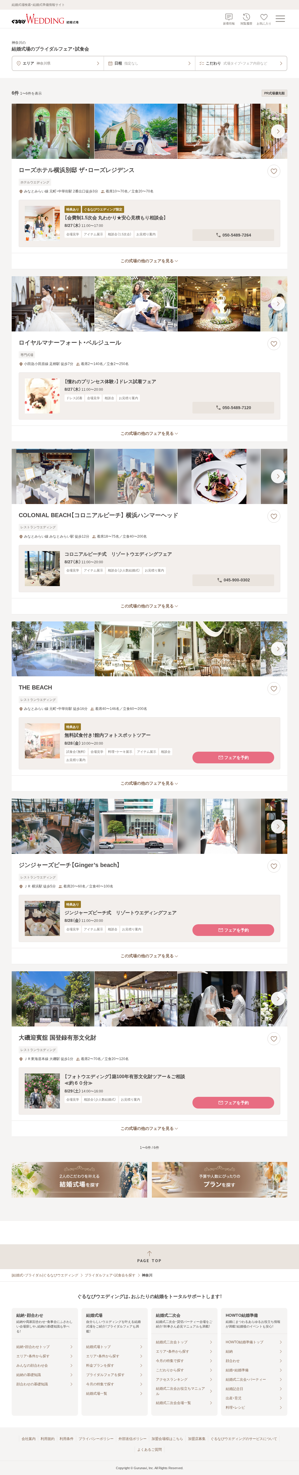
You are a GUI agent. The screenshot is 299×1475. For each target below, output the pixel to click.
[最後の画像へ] (278, 131)
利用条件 (67, 1439)
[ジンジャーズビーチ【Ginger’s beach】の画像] (149, 826)
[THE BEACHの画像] (149, 649)
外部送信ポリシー (133, 1439)
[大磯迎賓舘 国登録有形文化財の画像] (149, 998)
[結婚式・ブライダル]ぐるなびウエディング (45, 1275)
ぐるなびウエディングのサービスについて (244, 1439)
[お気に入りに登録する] (273, 171)
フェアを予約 (236, 757)
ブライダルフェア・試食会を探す (110, 1275)
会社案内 (29, 1439)
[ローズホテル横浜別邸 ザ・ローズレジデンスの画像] (149, 131)
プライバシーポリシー (96, 1439)
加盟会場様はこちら (167, 1439)
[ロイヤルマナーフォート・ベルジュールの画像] (149, 303)
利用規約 (48, 1439)
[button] (149, 223)
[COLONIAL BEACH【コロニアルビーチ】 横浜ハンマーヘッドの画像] (149, 476)
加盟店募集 (197, 1439)
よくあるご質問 (149, 1450)
